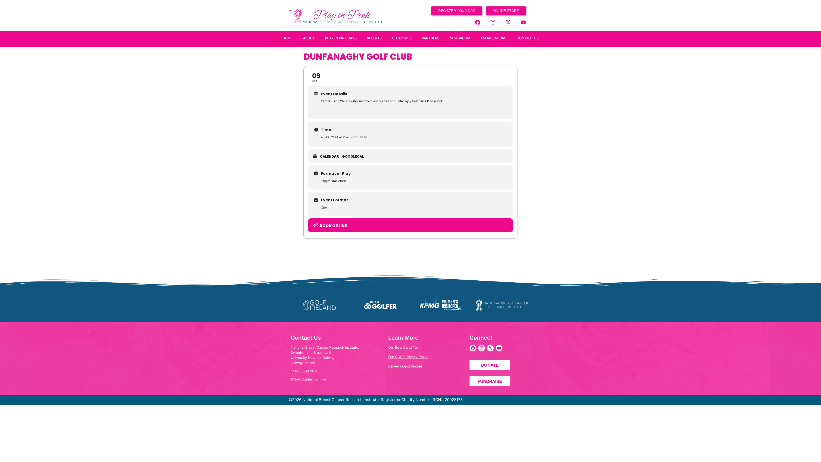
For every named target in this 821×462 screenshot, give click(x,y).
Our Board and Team (405, 347)
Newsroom (460, 38)
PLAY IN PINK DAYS (341, 38)
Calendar (329, 156)
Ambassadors (493, 38)
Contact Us (528, 38)
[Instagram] (493, 22)
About (309, 38)
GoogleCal (353, 156)
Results (374, 38)
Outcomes (402, 38)
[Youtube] (523, 22)
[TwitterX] (508, 22)
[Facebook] (477, 22)
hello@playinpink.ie (310, 379)
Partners (430, 38)
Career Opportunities (405, 366)
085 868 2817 (306, 371)
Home (287, 38)
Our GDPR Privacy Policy (408, 357)
